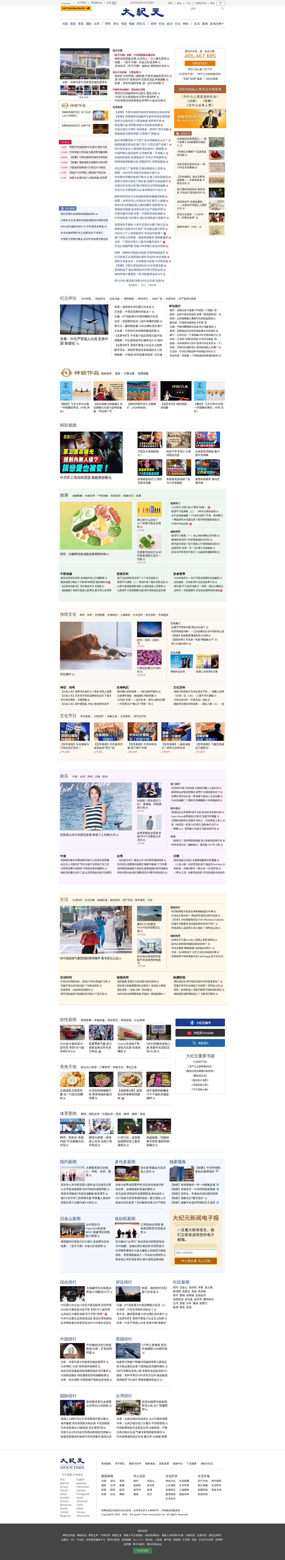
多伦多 (189, 1299)
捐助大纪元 (207, 1463)
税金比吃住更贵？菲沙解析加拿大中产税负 (141, 1202)
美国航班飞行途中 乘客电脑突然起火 (138, 1379)
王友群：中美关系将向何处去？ (132, 311)
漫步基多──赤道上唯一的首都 (133, 989)
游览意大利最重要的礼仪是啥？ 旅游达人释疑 (141, 985)
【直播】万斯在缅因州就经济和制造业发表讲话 (142, 112)
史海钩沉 (112, 614)
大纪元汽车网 (206, 1539)
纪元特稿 (86, 298)
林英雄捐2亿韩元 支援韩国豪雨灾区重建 (195, 860)
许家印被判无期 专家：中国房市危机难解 (139, 213)
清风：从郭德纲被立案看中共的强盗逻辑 (191, 318)
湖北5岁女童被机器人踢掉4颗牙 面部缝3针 (139, 205)
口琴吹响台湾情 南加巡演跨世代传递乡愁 (153, 1228)
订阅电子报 (200, 3)
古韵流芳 (99, 716)
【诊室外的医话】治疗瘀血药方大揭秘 (81, 586)
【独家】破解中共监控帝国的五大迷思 (192, 1202)
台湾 (96, 24)
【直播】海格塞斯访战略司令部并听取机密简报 (142, 116)
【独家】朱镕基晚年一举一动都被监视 (192, 1184)
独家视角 (178, 1161)
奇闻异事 (86, 1020)
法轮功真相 (212, 78)
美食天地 (68, 1066)
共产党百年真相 (187, 298)
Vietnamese (83, 1515)
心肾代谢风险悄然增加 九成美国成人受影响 (140, 586)
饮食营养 (90, 495)
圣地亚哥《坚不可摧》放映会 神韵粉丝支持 (140, 65)
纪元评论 (68, 298)
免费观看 (143, 373)
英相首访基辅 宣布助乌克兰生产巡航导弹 (139, 209)
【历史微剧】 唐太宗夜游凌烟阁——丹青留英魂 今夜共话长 (191, 180)
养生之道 (131, 1067)
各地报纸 (106, 1463)
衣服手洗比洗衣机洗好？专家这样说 (80, 985)
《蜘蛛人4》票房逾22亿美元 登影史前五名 (193, 828)
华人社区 (139, 1476)
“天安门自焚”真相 (192, 78)
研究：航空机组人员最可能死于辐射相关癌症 (198, 989)
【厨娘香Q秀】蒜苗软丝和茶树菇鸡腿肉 (130, 1094)
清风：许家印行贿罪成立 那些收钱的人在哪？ (194, 347)
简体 (114, 2)
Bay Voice (138, 1539)
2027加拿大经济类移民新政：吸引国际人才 (141, 1198)
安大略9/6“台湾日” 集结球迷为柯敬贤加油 (140, 1241)
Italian (63, 1494)
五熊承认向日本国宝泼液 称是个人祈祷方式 (88, 834)
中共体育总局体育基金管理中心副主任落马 (140, 100)
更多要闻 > (133, 285)
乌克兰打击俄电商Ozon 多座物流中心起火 (139, 189)
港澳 (121, 1485)
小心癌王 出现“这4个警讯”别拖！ (188, 507)
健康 (205, 24)
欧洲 (175, 1307)
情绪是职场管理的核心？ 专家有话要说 (194, 994)
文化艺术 (171, 1476)
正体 (108, 2)
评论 (116, 24)
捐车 (170, 3)
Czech (80, 1504)
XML (143, 285)
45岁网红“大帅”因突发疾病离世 (79, 1366)
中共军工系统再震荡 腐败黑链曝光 (85, 478)
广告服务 (192, 1463)
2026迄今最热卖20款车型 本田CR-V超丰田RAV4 (72, 1047)
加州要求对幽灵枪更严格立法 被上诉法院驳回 (141, 177)
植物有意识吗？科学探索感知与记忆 (190, 539)
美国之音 (117, 1535)
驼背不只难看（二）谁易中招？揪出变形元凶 (141, 582)
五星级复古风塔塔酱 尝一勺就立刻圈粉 (71, 1094)
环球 (90, 776)
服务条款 (150, 1463)
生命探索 (184, 1480)
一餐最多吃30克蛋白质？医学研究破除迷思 (194, 519)
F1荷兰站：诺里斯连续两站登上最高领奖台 (129, 1141)
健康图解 (77, 495)
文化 (177, 24)
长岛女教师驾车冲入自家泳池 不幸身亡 (82, 232)
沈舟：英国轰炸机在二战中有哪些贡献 (136, 321)
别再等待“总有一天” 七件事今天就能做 (191, 548)
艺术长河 (170, 1498)
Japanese (82, 1483)
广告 (188, 3)
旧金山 (184, 1287)
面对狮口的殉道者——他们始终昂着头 (137, 691)
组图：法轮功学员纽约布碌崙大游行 (136, 172)
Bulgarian (65, 1515)
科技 (162, 24)
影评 (105, 776)
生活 (197, 24)
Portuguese (83, 1494)
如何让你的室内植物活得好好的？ (189, 944)
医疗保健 (203, 1485)
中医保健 (103, 495)
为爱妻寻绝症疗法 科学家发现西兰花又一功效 (149, 555)
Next (105, 64)
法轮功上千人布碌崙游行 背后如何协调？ (139, 233)
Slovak (63, 1508)
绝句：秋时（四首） (149, 640)
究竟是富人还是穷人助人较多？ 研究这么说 (194, 928)
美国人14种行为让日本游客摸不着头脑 (83, 1418)
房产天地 (127, 900)
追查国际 (126, 1539)
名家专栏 (171, 298)
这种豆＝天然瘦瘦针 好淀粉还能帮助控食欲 (197, 590)
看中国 (167, 1539)
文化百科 (138, 614)
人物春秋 (125, 614)
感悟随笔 (129, 298)
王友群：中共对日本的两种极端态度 (135, 330)
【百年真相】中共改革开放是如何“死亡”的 (108, 746)
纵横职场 (102, 900)
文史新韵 (125, 716)
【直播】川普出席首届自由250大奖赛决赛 (139, 265)
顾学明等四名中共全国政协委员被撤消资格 (140, 196)
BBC (72, 1539)
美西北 (186, 1291)
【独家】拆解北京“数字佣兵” (187, 1198)
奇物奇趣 (99, 1020)
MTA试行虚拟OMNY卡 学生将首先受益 (82, 226)
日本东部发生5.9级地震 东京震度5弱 (82, 1427)
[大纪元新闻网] (142, 13)
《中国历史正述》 (199, 1084)
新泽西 (177, 1291)
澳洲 (195, 1303)
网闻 (121, 1494)
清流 (194, 1539)
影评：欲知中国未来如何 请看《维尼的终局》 (194, 314)
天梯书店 (190, 1535)
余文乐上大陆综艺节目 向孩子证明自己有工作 (85, 864)
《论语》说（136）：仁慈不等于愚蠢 (193, 695)
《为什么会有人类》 (200, 105)
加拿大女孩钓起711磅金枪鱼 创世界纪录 (138, 120)
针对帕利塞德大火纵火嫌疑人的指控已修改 (141, 1250)
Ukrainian (82, 1501)
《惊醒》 (208, 101)
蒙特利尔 (208, 1299)
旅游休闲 (115, 900)
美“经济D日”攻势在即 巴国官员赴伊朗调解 (140, 79)
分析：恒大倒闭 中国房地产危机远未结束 (85, 1379)
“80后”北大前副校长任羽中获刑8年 (135, 96)
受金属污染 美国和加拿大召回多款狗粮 (137, 125)
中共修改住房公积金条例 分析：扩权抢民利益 (99, 1348)
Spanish (64, 1483)
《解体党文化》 (199, 1075)
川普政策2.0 (135, 72)
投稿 (212, 3)
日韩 (97, 776)
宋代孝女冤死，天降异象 (74, 699)
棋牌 (134, 1114)
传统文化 (185, 133)
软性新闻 (68, 1019)
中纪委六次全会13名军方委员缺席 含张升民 (86, 1305)
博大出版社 (139, 1544)
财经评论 (143, 298)
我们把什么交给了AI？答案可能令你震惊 (149, 523)
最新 (117, 373)
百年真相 (85, 716)
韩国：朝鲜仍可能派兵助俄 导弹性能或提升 (140, 252)
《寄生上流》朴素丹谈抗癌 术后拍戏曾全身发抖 (199, 872)
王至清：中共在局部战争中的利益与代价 (191, 351)
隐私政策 (164, 1463)
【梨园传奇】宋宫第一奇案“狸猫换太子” (192, 639)
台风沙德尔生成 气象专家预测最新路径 (139, 1432)
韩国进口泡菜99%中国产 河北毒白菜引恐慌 (140, 228)
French (64, 1490)
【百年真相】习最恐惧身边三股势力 (209, 746)
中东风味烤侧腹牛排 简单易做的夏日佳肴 (100, 1094)
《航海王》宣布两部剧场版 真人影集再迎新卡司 (196, 840)
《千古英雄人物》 (199, 1089)
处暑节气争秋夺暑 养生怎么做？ (188, 627)
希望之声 (93, 1535)
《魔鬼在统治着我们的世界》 (200, 1071)
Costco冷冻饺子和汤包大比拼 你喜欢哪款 (129, 1047)
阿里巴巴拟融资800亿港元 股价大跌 (88, 147)
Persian (81, 1512)
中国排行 (68, 1339)
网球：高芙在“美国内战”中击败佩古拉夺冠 (72, 1141)
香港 (81, 24)
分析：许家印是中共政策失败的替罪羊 (83, 1362)
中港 (74, 776)
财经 (154, 24)
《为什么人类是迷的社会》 (200, 96)
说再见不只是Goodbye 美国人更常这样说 (192, 940)
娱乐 (170, 24)
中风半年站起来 (179, 523)
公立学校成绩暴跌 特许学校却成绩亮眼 (83, 1189)
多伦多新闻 (125, 1161)
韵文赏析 (151, 614)
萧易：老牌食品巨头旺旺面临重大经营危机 (192, 331)
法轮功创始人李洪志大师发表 (200, 89)
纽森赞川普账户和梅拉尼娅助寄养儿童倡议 (142, 1362)
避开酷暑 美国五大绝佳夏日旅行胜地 (136, 981)
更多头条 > (84, 97)
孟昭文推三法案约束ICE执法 (77, 1202)
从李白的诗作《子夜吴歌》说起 (190, 699)
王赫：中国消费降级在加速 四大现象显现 (191, 326)
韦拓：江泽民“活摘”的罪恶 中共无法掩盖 (191, 339)
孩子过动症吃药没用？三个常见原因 (136, 578)
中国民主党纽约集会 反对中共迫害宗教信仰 (84, 239)
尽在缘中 (66, 674)
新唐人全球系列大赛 (207, 671)
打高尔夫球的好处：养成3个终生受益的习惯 (84, 981)
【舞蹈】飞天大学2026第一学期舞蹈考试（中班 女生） (209, 408)
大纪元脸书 (203, 1023)
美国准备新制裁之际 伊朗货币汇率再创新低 (140, 161)
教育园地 (170, 1494)
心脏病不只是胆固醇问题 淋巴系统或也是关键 (141, 590)
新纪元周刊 (215, 1535)
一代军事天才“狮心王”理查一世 (134, 704)
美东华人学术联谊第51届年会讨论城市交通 (86, 1184)
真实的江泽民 (138, 89)
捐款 (179, 3)
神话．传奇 (86, 614)
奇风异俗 (126, 1020)
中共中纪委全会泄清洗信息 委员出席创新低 (86, 1318)
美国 (73, 24)
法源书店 (202, 1535)
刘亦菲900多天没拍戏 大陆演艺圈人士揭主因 (195, 788)
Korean (64, 1486)
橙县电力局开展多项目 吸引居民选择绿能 (140, 1259)
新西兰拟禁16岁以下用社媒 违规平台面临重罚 (141, 181)
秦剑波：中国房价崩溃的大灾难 (186, 322)
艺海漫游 (163, 614)
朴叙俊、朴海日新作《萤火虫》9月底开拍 (196, 868)
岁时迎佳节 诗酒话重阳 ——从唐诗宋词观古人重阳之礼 (192, 205)
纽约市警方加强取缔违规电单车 (78, 214)
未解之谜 (112, 716)
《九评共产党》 (186, 74)
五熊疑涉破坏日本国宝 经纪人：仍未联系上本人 (196, 820)
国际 (89, 24)
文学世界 (184, 1485)
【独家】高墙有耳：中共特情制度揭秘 (192, 1189)
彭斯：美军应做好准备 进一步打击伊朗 (138, 83)
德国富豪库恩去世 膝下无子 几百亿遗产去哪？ (142, 144)
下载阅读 (152, 285)
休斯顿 (190, 1295)
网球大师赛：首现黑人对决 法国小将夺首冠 (100, 1141)
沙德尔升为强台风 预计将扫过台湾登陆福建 (140, 185)
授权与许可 (135, 1463)
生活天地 (204, 1476)
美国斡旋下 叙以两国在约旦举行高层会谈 (139, 269)
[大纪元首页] (72, 1468)
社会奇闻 (139, 1020)
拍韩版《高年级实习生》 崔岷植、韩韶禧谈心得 (149, 804)
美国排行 (124, 1339)
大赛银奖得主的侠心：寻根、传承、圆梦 (98, 1171)
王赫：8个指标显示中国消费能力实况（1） (142, 1305)
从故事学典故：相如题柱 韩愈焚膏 (135, 695)
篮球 (118, 1114)
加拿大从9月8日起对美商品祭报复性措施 (84, 1432)
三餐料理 (104, 1067)
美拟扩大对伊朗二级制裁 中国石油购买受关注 (142, 76)
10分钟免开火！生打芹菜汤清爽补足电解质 (196, 578)
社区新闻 (181, 1282)
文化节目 (68, 715)
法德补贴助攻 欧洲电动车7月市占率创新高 (139, 157)
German (81, 1490)
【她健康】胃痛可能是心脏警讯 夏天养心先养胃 (86, 590)
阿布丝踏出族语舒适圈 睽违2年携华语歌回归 (141, 872)
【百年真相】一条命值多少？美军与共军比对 (175, 746)
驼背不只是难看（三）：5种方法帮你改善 (193, 511)
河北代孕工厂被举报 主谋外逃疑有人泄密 (139, 168)
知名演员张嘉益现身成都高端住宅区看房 (84, 1370)
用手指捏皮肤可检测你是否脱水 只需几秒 (82, 994)
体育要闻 (68, 1113)
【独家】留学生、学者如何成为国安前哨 (194, 1193)
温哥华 (198, 1299)
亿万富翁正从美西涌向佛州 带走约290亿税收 (141, 257)
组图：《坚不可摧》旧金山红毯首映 (136, 62)
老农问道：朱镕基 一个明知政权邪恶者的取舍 (194, 355)
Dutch (80, 1497)
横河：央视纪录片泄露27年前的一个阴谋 (191, 310)
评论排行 (175, 306)
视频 (132, 24)
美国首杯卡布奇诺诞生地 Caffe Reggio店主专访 (196, 956)
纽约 (175, 1287)
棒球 (126, 1114)
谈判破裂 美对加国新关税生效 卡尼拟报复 (85, 1423)
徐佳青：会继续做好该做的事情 (134, 1189)
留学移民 (140, 900)
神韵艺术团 (69, 1535)
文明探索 (100, 614)
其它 (149, 1494)
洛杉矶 (193, 1287)
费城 (182, 1295)
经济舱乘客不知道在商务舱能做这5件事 (192, 911)
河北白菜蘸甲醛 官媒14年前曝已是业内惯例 (140, 246)
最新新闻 (107, 1476)
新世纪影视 (113, 1539)
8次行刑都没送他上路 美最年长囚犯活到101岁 (158, 1047)
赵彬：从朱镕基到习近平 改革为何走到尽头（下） (196, 343)
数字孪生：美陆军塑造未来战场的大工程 (138, 349)
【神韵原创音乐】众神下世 (76, 125)
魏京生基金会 (154, 1544)
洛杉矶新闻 (125, 1218)
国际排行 (68, 1395)
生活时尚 (77, 900)
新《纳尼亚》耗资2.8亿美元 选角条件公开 (193, 824)
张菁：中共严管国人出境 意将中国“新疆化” (142, 1322)
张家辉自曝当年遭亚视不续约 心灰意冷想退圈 (85, 860)
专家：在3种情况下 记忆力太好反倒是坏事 (193, 952)
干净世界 (105, 1535)
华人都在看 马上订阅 (195, 1261)
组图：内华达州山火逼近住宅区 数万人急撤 (140, 200)
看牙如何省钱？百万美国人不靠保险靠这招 (194, 544)
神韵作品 (82, 1535)
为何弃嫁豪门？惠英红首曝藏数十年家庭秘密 (195, 800)
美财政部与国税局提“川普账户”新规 (136, 133)
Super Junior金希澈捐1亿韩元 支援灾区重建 (193, 816)
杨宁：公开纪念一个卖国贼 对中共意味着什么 (194, 335)
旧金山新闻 (70, 1218)
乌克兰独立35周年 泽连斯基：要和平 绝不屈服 (142, 129)
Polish (80, 1508)
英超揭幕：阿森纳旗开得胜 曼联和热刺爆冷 (158, 1141)
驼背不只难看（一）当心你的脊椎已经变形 (194, 535)
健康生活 (128, 495)
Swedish (64, 1497)
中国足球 (107, 1114)
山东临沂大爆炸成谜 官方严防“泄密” (82, 1314)
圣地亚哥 (200, 1295)
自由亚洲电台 (152, 1535)
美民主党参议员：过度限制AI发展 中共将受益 (141, 261)
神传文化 (170, 1480)
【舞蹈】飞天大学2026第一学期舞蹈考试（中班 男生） (75, 408)
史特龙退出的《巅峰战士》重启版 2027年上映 (195, 844)
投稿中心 (178, 1463)
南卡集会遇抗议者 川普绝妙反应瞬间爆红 (141, 1366)
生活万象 (90, 900)
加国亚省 (178, 1299)
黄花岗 (149, 1539)
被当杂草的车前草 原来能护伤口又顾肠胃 (82, 578)
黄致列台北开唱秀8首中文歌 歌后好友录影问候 (196, 812)
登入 (221, 3)
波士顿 (209, 1287)
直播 (138, 495)
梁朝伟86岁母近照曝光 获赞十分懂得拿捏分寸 (195, 792)
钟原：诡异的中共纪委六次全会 (132, 306)
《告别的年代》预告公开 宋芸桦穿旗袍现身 (140, 860)
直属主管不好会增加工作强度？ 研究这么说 (197, 985)
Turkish (64, 1512)
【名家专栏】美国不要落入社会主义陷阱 (138, 345)
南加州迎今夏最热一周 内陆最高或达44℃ (139, 274)
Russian (64, 1501)
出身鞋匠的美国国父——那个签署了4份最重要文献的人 (192, 142)
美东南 (202, 1291)
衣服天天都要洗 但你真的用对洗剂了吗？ (193, 924)
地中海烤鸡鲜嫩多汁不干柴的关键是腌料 (157, 1094)
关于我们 (82, 2)
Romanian (66, 1504)
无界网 (218, 1539)
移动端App (96, 2)
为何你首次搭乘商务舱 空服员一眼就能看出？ (141, 994)
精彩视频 (68, 425)
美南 (194, 1291)
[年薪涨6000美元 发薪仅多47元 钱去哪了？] (85, 63)
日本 (188, 1303)
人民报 (158, 1539)
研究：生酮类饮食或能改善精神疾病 (83, 554)
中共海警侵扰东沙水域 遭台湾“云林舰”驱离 (142, 1436)
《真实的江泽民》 (199, 1080)
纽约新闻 (70, 208)
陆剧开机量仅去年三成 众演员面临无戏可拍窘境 (86, 872)
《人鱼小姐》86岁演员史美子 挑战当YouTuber (198, 864)
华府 (200, 1287)
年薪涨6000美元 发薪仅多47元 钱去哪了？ (84, 82)
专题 (124, 24)
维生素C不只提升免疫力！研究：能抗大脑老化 (198, 586)
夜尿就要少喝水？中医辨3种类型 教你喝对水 (84, 582)
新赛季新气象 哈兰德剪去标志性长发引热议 (100, 1047)
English (81, 1479)
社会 (112, 1494)
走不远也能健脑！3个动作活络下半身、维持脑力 (197, 515)
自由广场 (157, 298)
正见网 (186, 1539)
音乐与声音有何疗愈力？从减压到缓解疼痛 (194, 552)
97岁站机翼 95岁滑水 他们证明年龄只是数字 (140, 217)
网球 (83, 1114)
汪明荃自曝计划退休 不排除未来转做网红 (82, 868)
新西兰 (203, 1303)
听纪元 (141, 24)
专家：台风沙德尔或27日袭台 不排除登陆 (141, 1423)
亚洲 (188, 1307)
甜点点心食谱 (89, 1067)
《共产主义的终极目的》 (209, 74)
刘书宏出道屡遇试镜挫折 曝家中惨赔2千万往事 (142, 864)
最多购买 (106, 373)
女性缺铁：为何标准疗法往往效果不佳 (194, 582)
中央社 (80, 1539)
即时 (108, 24)
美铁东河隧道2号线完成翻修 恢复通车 (83, 1193)
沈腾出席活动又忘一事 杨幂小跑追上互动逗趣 (195, 796)
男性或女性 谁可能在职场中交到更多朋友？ (197, 981)
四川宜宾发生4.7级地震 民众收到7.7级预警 (139, 148)
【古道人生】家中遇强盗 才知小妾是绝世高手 (85, 704)
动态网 (127, 1544)
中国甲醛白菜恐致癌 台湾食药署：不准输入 (140, 153)
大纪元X (203, 1043)
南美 (182, 1307)
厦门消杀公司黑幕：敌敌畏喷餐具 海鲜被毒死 (141, 237)
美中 (175, 1295)
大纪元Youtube (203, 1033)
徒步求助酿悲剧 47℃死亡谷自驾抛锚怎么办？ (141, 140)
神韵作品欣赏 (178, 671)
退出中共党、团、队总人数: (200, 51)
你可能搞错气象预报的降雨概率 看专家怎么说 (89, 958)
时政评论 (100, 298)
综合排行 (68, 1282)
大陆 (65, 24)
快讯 (67, 142)
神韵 (185, 24)
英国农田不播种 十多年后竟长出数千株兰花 (140, 224)
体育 (103, 1494)
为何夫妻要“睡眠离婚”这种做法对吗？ (191, 948)
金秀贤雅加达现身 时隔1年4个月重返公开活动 (149, 836)
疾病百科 (116, 495)
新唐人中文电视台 (133, 1535)
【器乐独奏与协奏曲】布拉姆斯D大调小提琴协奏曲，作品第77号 (108, 408)
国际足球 (94, 1114)
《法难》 (192, 101)
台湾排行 (124, 1395)
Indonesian (83, 1486)
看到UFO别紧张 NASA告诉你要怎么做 (148, 927)
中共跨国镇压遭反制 (144, 55)
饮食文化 (118, 1067)
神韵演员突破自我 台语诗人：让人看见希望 (140, 58)
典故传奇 (184, 1494)
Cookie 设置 (142, 1550)
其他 (142, 1114)
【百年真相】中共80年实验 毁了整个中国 (142, 746)
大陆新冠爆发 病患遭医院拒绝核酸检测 (83, 1375)
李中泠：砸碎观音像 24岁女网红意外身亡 (138, 326)
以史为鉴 (115, 298)
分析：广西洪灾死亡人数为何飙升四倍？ (138, 241)
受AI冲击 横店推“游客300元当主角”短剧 (138, 280)
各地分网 (215, 24)
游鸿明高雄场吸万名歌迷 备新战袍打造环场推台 (142, 868)
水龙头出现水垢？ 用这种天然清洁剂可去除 (194, 915)
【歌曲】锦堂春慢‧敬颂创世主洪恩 (189, 635)
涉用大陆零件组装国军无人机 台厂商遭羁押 (155, 1405)
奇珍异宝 (113, 1020)
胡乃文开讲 (140, 716)
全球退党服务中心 (96, 1539)
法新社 (64, 1539)
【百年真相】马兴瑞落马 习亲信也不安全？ (74, 746)
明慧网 (176, 1539)
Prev (64, 64)
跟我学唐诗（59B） (188, 227)
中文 (62, 1479)
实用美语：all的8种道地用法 (76, 989)
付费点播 (129, 373)
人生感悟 (170, 1485)
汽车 (150, 900)
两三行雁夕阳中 (179, 643)
